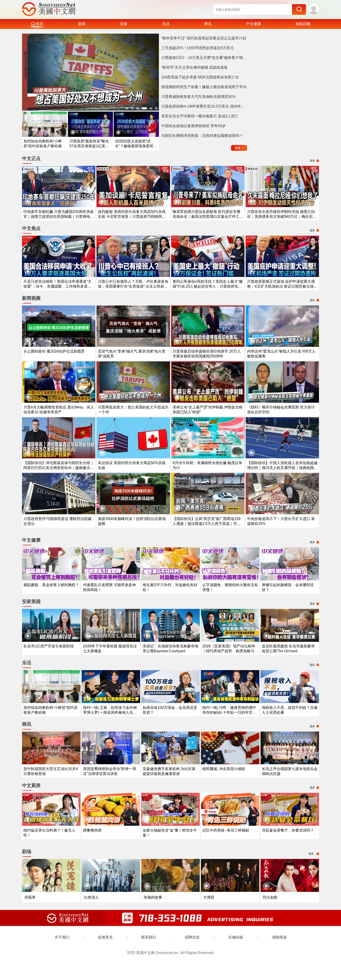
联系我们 (148, 937)
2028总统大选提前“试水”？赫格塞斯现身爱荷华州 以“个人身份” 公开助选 (136, 146)
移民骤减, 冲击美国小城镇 (223, 769)
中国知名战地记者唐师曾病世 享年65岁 (193, 126)
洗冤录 (29, 897)
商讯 (208, 24)
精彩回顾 (303, 24)
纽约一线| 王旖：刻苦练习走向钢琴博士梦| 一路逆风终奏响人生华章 (110, 712)
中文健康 (253, 24)
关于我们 (62, 937)
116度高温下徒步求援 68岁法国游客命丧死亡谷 (200, 77)
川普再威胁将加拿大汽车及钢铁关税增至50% (198, 97)
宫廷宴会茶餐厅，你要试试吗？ (288, 830)
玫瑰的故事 (153, 897)
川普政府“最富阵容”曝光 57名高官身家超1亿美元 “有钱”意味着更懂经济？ (89, 146)
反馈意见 (105, 937)
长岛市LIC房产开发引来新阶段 (48, 646)
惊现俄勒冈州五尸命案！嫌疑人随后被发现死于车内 (204, 87)
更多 (239, 148)
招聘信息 (192, 937)
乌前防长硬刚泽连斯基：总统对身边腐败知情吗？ (202, 136)
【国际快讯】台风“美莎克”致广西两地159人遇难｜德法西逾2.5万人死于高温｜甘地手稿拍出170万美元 (207, 523)
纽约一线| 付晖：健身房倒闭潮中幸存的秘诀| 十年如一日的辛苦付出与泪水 (229, 712)
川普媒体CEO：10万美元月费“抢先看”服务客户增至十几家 (204, 58)
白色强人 (91, 897)
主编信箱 (235, 937)
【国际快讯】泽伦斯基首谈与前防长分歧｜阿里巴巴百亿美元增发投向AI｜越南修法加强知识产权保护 (58, 468)
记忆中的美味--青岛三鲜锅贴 (225, 830)
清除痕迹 (279, 937)
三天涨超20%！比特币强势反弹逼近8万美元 (197, 48)
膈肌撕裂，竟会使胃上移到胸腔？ (51, 585)
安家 (123, 24)
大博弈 (208, 897)
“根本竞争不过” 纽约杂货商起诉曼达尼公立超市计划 (203, 38)
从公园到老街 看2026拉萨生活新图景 (54, 351)
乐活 (166, 24)
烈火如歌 (270, 897)
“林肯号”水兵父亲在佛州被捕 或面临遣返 (194, 67)
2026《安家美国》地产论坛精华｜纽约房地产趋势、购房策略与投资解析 (230, 651)
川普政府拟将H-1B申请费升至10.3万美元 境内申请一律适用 (204, 106)
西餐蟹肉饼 (92, 830)
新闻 (81, 24)
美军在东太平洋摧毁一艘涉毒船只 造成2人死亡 (199, 116)
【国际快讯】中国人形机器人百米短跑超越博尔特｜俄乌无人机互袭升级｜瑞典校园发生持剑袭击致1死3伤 (282, 468)
